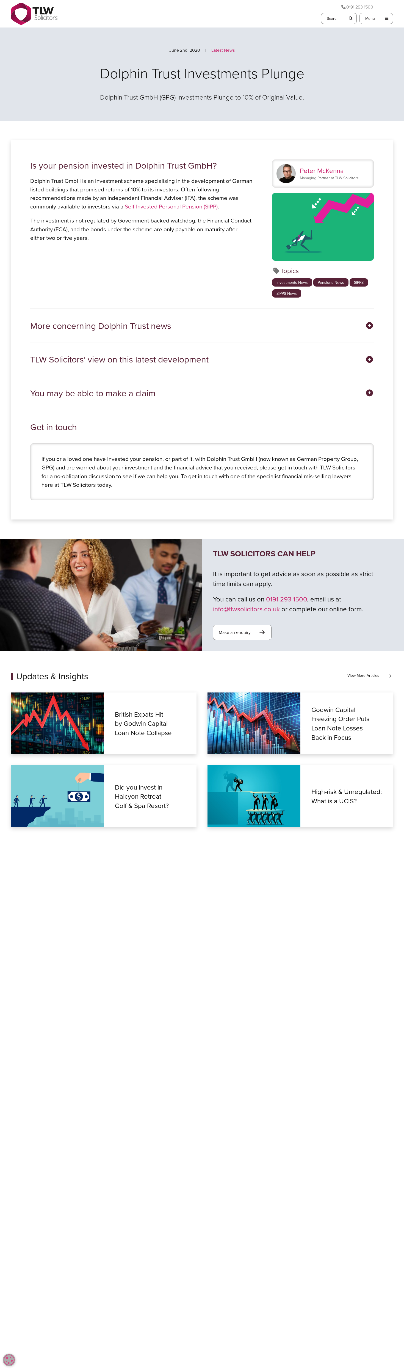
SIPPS (359, 282)
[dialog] (9, 1360)
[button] (202, 325)
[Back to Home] (34, 14)
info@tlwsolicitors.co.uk (246, 609)
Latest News (223, 50)
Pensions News (331, 282)
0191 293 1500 (359, 7)
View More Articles (363, 675)
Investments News (292, 282)
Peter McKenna (322, 170)
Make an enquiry (235, 632)
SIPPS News (286, 293)
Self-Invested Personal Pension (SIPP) (171, 206)
